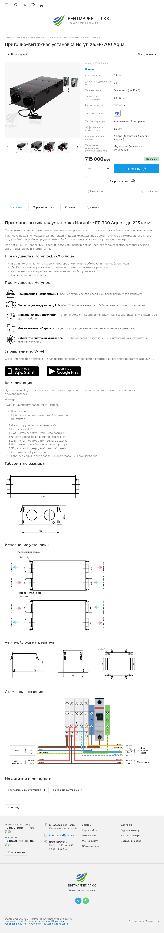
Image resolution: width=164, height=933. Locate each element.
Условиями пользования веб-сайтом (50, 923)
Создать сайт (135, 921)
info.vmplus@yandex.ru (63, 835)
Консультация (16, 852)
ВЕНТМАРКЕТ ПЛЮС (89, 18)
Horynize (89, 69)
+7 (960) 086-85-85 (19, 841)
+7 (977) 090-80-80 (19, 828)
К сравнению (97, 191)
